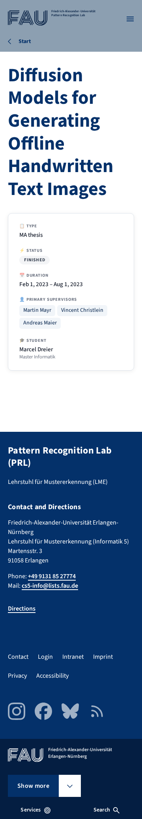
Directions (22, 608)
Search (101, 810)
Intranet (73, 656)
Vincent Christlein (82, 310)
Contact (18, 656)
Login (45, 656)
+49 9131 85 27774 (52, 576)
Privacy (17, 675)
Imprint (103, 656)
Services (31, 810)
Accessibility (52, 675)
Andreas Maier (40, 323)
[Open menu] (130, 19)
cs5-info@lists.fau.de (50, 585)
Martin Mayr (37, 310)
